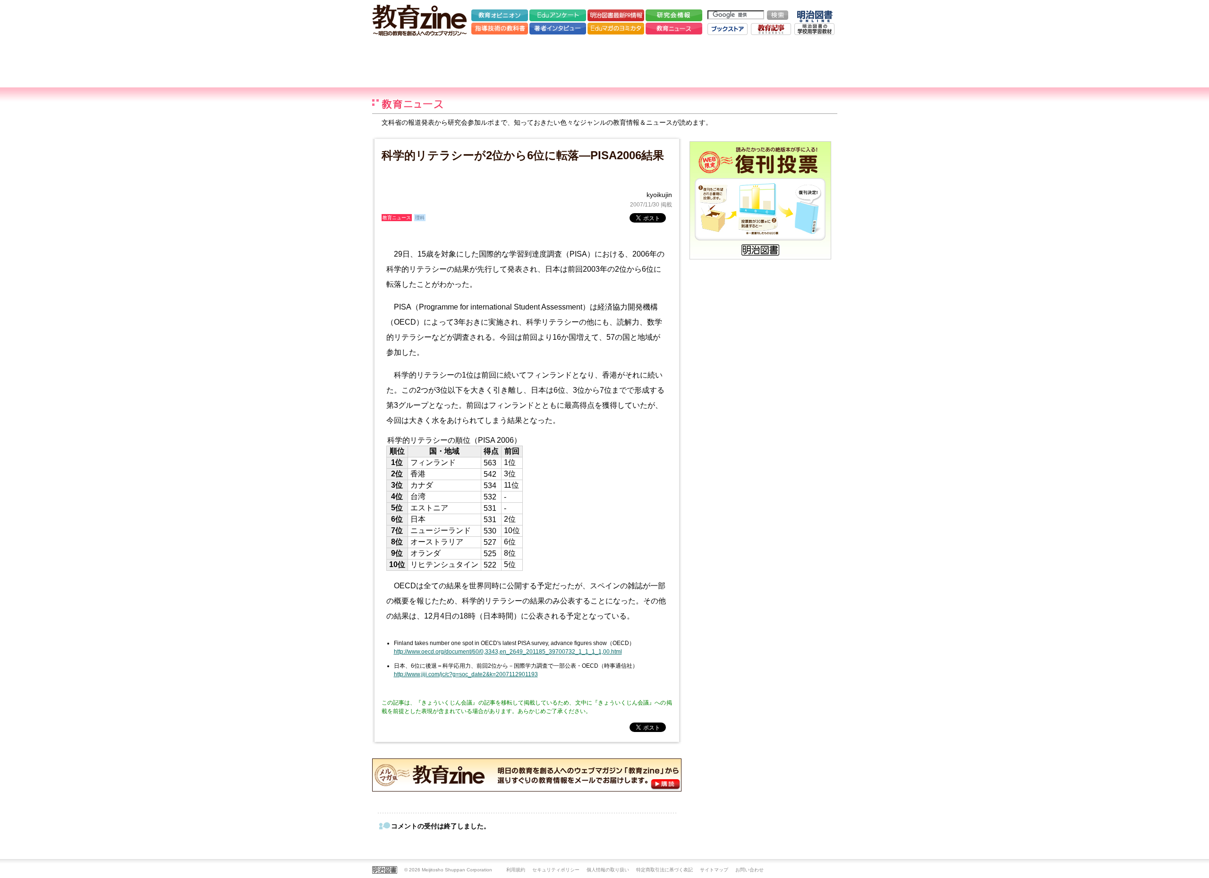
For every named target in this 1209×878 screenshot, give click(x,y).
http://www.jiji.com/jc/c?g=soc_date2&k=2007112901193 (466, 674)
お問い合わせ (749, 869)
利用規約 (515, 869)
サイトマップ (714, 869)
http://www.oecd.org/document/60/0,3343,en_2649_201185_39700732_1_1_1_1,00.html (508, 651)
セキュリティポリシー (555, 869)
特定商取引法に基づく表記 (664, 869)
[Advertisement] (604, 61)
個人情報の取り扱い (608, 869)
